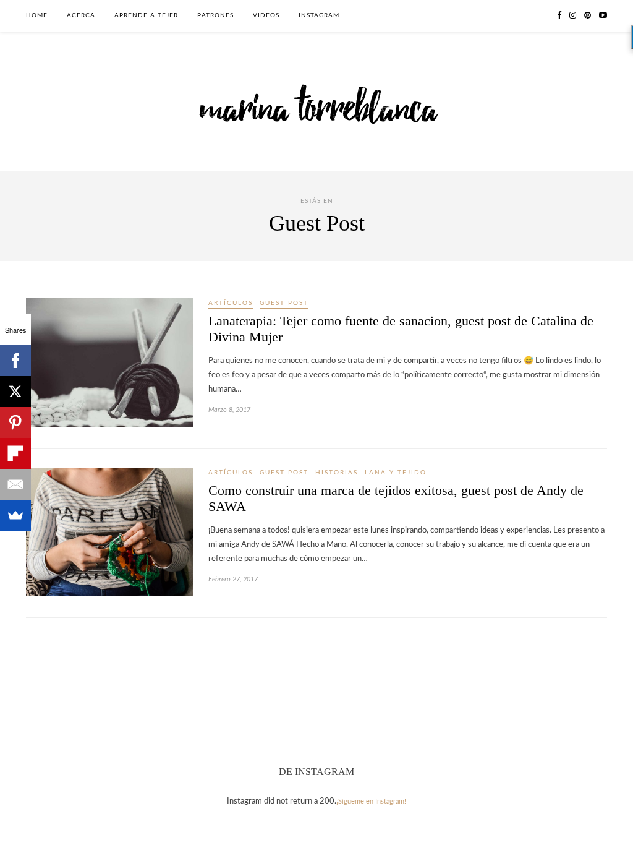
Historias (336, 473)
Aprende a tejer (146, 15)
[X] (15, 391)
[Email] (15, 484)
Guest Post (284, 303)
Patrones (215, 15)
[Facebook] (15, 360)
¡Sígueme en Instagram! (371, 801)
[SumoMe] (15, 515)
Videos (266, 15)
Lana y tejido (396, 473)
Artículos (230, 303)
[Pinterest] (15, 422)
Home (37, 15)
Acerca (81, 15)
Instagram (319, 15)
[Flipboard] (15, 453)
